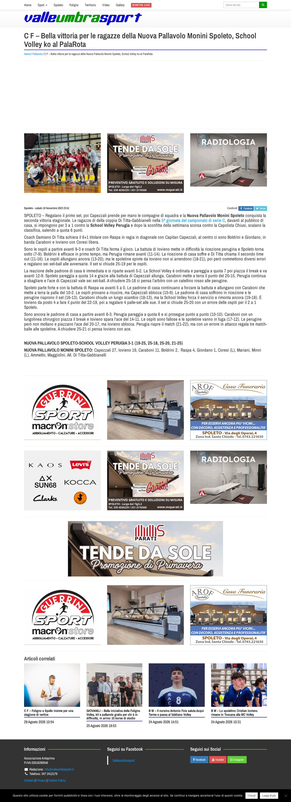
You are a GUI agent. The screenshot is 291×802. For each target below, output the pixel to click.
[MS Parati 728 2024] (145, 548)
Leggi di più (269, 795)
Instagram (238, 760)
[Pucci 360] (145, 410)
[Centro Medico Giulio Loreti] (228, 160)
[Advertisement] (145, 95)
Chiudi (251, 795)
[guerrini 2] (62, 410)
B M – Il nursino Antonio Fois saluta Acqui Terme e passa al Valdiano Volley (176, 712)
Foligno (73, 5)
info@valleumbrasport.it (59, 769)
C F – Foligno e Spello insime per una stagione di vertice (48, 712)
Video (105, 5)
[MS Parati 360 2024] (145, 163)
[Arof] (228, 410)
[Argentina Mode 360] (62, 480)
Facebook (200, 760)
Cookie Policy (57, 780)
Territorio (90, 5)
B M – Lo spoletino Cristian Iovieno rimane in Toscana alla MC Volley (234, 712)
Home (27, 5)
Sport (41, 5)
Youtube (219, 760)
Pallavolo (37, 54)
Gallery (120, 5)
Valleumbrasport (123, 760)
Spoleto (58, 5)
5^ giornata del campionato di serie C (193, 220)
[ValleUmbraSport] (83, 18)
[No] (286, 795)
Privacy (41, 780)
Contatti (29, 780)
